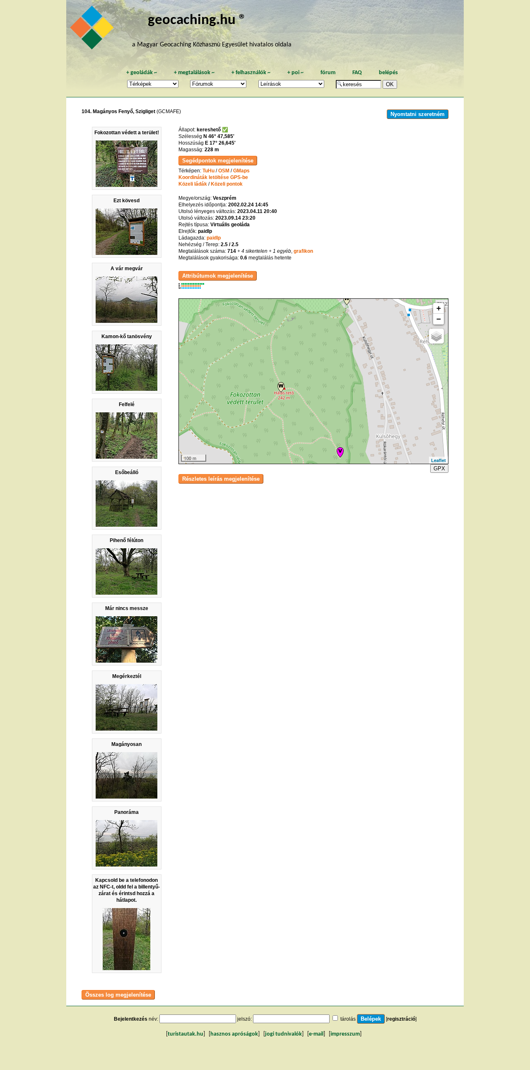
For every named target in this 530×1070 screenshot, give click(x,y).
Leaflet (438, 460)
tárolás (348, 1019)
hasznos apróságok (234, 1034)
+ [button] (438, 308)
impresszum (345, 1034)
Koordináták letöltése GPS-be (213, 177)
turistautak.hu (185, 1034)
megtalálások (194, 72)
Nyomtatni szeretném (417, 114)
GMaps (241, 171)
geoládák (141, 72)
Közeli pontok (227, 184)
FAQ (357, 72)
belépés (388, 72)
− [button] (438, 319)
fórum (327, 72)
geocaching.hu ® (197, 20)
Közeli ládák (192, 184)
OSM (223, 171)
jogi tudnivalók (283, 1034)
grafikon (303, 251)
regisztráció (401, 1019)
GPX (439, 468)
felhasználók (251, 72)
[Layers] (436, 336)
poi (295, 72)
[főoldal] (93, 30)
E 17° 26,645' (220, 143)
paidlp (214, 238)
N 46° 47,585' (218, 136)
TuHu (208, 171)
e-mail (316, 1034)
